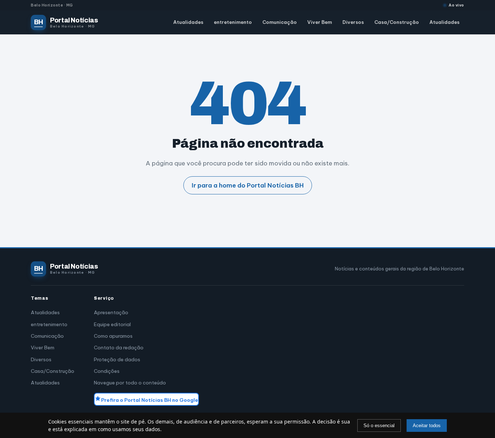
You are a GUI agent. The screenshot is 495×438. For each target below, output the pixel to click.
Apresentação (111, 312)
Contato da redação (118, 347)
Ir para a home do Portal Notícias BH (248, 185)
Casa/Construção (396, 22)
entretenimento (233, 22)
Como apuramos (113, 336)
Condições (107, 371)
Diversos (353, 22)
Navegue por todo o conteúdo (130, 382)
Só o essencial (379, 425)
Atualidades (188, 22)
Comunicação (279, 22)
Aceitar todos (427, 425)
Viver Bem (319, 22)
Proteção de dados (117, 359)
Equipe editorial (112, 324)
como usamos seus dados (129, 429)
